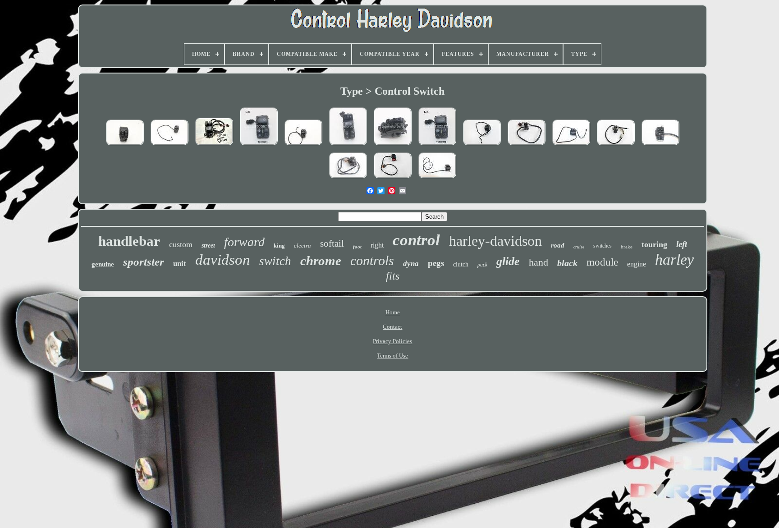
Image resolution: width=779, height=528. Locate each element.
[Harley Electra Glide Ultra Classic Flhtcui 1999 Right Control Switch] (526, 145)
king (279, 245)
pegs (436, 263)
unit (179, 263)
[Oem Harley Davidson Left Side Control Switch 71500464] (214, 145)
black (567, 263)
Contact (392, 326)
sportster (143, 262)
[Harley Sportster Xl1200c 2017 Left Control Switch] (482, 145)
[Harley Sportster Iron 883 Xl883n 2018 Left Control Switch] (571, 145)
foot (357, 246)
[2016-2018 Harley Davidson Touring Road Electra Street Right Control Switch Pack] (125, 145)
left (681, 244)
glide (508, 261)
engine (636, 264)
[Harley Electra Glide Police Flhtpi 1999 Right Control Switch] (392, 178)
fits (392, 276)
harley (674, 259)
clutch (460, 264)
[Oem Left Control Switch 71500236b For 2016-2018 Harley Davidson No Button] (392, 145)
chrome (320, 260)
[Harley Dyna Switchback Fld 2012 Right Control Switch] (437, 178)
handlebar (129, 241)
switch (275, 261)
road (557, 245)
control (416, 240)
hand (538, 262)
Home (392, 312)
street (208, 245)
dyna (411, 263)
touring (654, 244)
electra (302, 245)
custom (180, 244)
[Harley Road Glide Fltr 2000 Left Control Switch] (348, 178)
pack (482, 265)
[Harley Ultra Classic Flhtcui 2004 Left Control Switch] (660, 145)
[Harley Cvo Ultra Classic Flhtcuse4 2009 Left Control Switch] (615, 145)
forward (244, 242)
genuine (103, 264)
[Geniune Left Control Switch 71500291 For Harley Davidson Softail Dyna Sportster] (258, 145)
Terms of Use (392, 355)
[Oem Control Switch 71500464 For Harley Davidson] (348, 145)
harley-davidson (495, 241)
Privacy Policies (392, 341)
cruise (578, 246)
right (377, 245)
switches (602, 246)
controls (372, 260)
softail (332, 243)
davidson (222, 260)
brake (626, 246)
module (602, 262)
